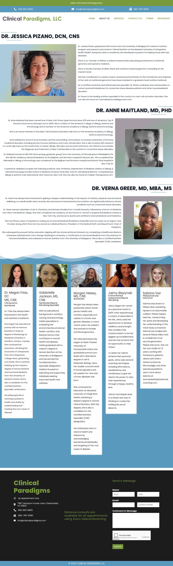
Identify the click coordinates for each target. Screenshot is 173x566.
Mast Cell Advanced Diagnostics (86, 3)
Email (116, 500)
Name (116, 490)
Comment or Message (125, 511)
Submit (117, 546)
